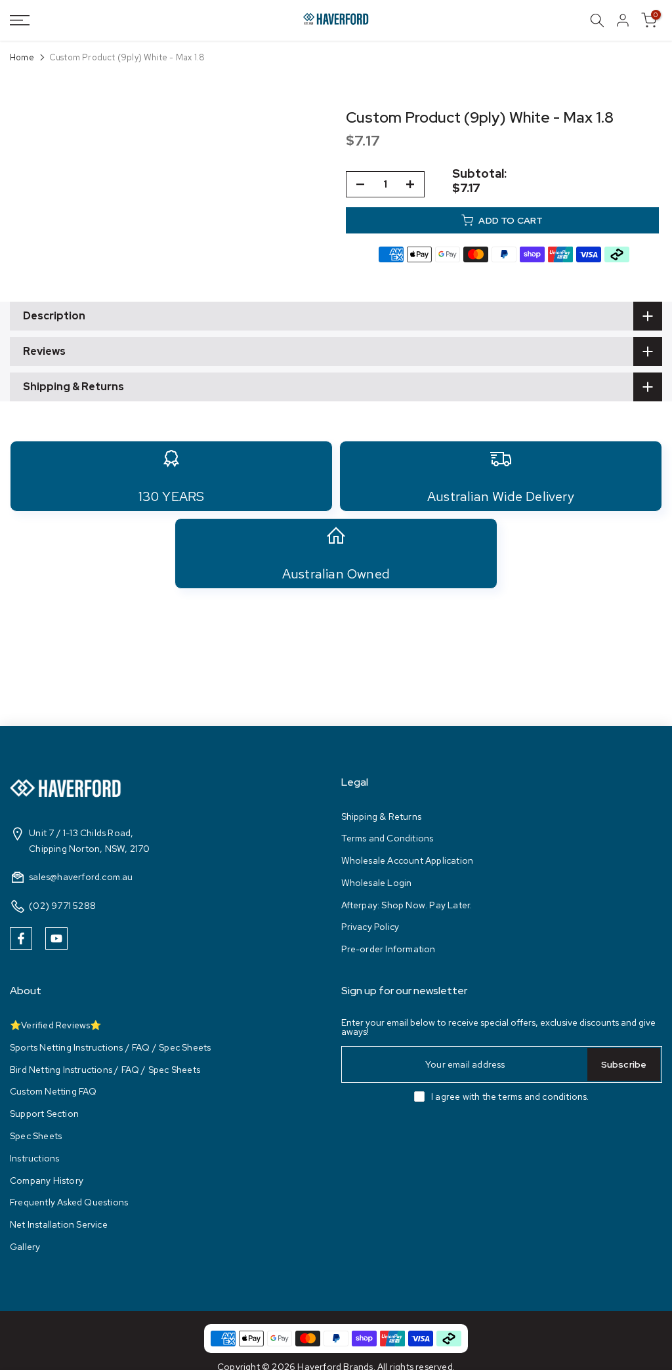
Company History (46, 1180)
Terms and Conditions (387, 838)
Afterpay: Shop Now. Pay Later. (406, 905)
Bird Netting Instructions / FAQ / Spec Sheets (105, 1070)
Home (22, 57)
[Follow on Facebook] (21, 938)
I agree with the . (510, 1096)
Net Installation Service (59, 1224)
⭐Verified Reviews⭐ (56, 1025)
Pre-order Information (388, 949)
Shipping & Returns (381, 816)
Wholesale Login (376, 883)
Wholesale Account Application (407, 860)
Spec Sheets (36, 1136)
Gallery (25, 1247)
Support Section (44, 1113)
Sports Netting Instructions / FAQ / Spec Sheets (110, 1047)
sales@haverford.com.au (81, 877)
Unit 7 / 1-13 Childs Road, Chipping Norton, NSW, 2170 (89, 841)
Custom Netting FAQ (53, 1091)
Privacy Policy (370, 927)
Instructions (34, 1158)
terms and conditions (542, 1096)
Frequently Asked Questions (69, 1202)
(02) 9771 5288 (62, 906)
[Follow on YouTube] (56, 938)
